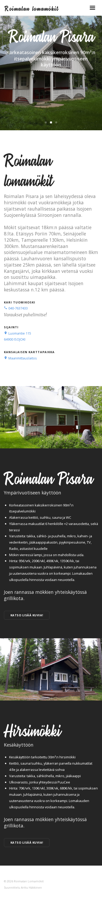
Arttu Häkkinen (31, 887)
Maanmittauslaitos (20, 358)
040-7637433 (16, 308)
